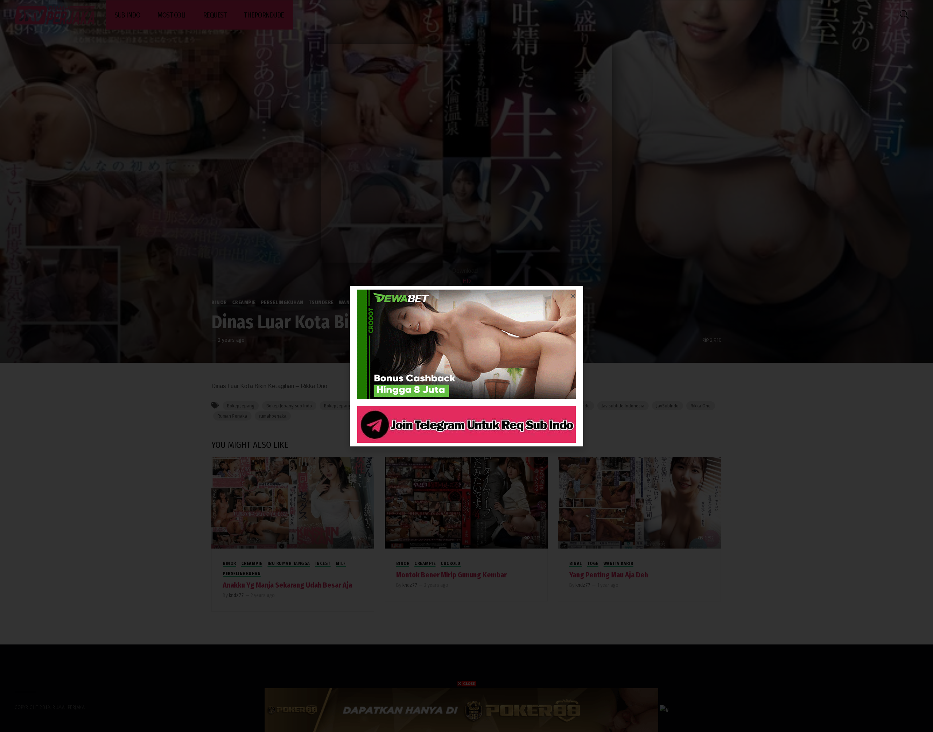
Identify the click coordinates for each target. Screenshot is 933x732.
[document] (466, 366)
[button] (573, 296)
